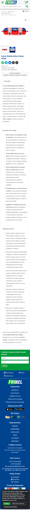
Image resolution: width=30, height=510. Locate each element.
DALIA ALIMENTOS (12, 69)
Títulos (22, 372)
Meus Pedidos (9, 372)
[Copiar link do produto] (16, 62)
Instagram (16, 477)
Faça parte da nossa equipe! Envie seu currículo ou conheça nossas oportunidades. (15, 450)
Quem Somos (15, 393)
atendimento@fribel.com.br (16, 466)
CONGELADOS (15, 432)
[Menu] (2, 2)
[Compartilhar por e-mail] (13, 62)
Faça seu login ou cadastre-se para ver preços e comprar (15, 74)
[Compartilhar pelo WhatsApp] (2, 62)
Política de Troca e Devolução (15, 402)
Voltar (26, 11)
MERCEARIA (15, 441)
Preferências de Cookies (10, 506)
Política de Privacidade (15, 399)
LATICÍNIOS (15, 438)
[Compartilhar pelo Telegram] (6, 62)
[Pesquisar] (27, 6)
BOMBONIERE (15, 429)
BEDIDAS (15, 426)
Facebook (16, 479)
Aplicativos (15, 390)
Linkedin (16, 482)
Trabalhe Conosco (15, 396)
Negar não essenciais (18, 503)
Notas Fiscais (9, 376)
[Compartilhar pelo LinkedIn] (9, 62)
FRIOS (15, 435)
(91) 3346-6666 (16, 464)
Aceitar (6, 503)
